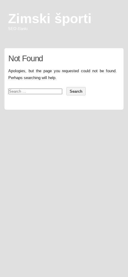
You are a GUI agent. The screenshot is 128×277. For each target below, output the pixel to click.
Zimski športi (50, 18)
